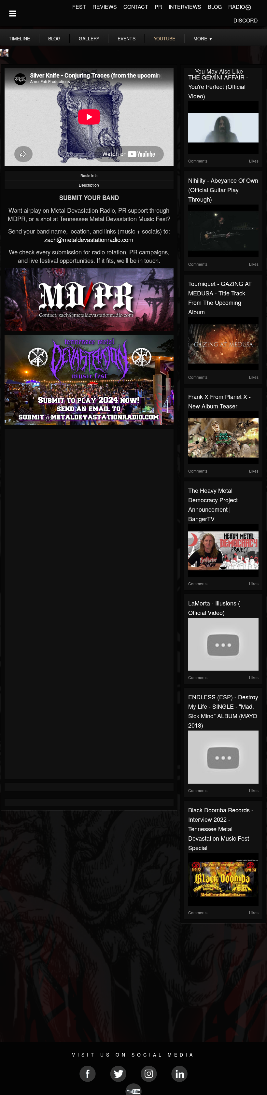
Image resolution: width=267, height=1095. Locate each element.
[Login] (248, 7)
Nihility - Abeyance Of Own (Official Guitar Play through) (223, 189)
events (126, 38)
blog (54, 38)
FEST (79, 6)
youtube (164, 38)
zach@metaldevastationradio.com (89, 239)
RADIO (236, 6)
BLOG (215, 6)
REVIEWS (104, 6)
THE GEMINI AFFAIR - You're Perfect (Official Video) (218, 86)
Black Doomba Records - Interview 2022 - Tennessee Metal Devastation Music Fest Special (220, 828)
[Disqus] (89, 519)
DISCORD (245, 20)
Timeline (19, 38)
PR (158, 6)
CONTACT (135, 6)
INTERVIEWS (185, 6)
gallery (89, 38)
